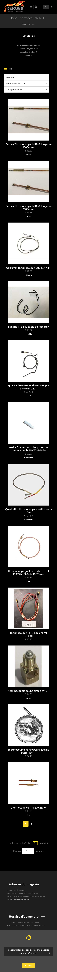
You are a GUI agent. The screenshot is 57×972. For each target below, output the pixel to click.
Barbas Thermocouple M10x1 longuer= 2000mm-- (28, 207)
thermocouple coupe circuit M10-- (28, 690)
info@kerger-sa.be (21, 899)
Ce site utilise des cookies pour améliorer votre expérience (28, 951)
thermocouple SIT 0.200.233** (28, 807)
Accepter (28, 965)
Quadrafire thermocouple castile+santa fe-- (28, 510)
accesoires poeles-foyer (27, 45)
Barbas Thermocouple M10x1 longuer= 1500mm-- (28, 145)
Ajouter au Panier (30, 128)
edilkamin (28, 275)
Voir (30, 113)
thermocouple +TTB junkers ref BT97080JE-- (28, 634)
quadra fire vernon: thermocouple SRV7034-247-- (28, 387)
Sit (29, 815)
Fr (46, 7)
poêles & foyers (26, 48)
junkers (28, 581)
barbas (28, 154)
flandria (28, 334)
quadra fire (28, 396)
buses (27, 55)
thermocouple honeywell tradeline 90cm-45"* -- (28, 751)
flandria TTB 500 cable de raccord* (28, 326)
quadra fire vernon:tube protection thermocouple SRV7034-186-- (28, 449)
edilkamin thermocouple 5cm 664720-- (28, 268)
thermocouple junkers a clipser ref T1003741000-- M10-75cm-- (28, 572)
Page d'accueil (28, 24)
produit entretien (27, 52)
